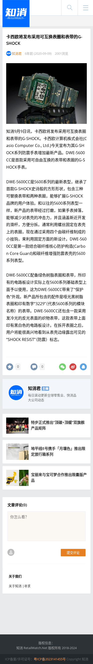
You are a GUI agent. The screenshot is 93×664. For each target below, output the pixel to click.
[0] (9, 366)
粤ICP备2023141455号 (50, 659)
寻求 (27, 586)
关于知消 (15, 586)
